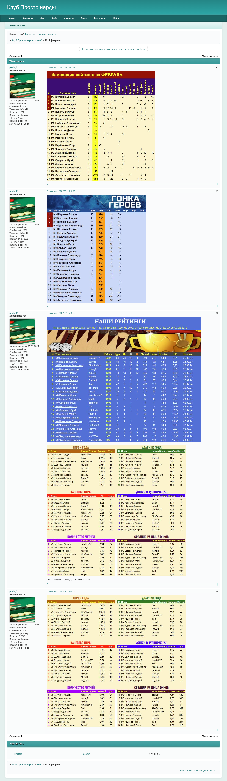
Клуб (39, 40)
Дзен (42, 18)
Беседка (86, 754)
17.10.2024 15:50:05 (66, 591)
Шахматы (19, 754)
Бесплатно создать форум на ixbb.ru (197, 770)
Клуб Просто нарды (23, 40)
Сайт (54, 18)
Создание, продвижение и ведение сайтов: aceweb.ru (113, 49)
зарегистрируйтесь (48, 34)
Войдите (29, 34)
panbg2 (13, 67)
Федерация (28, 18)
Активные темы (17, 25)
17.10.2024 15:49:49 (66, 191)
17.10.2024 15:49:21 (66, 67)
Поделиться (52, 67)
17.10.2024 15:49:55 (66, 313)
